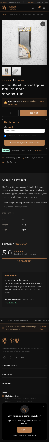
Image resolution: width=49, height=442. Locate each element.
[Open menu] (44, 8)
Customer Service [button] (9, 365)
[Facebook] (10, 357)
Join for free (43, 327)
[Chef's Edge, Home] (9, 8)
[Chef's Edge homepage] (24, 341)
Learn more (38, 150)
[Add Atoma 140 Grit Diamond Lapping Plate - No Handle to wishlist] (42, 23)
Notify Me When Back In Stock (24, 142)
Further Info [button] (7, 374)
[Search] (32, 8)
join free (13, 104)
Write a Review (24, 261)
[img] (24, 275)
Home (4, 14)
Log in (41, 101)
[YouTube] (22, 357)
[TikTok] (16, 357)
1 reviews (20, 80)
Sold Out (33, 113)
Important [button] (6, 383)
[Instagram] (4, 357)
